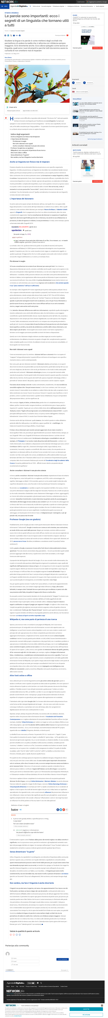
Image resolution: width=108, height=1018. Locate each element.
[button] (4, 6)
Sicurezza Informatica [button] (87, 6)
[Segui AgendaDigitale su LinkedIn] (38, 985)
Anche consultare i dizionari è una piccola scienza (29, 144)
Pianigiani (21, 440)
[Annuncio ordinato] (21, 957)
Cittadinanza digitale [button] (58, 6)
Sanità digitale (100, 6)
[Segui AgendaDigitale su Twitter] (41, 985)
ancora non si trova (20, 540)
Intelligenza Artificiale (73, 6)
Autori (12, 988)
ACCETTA (86, 1009)
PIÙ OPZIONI (86, 1015)
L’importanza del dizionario (19, 137)
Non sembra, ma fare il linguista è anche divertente (27, 156)
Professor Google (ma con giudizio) (22, 147)
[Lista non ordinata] (24, 957)
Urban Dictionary (27, 721)
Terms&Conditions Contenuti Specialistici (49, 988)
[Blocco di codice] (28, 957)
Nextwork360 (10, 996)
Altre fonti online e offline (19, 151)
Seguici (30, 985)
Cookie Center (64, 988)
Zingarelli (19, 211)
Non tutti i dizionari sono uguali (23, 142)
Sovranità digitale (46, 6)
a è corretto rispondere (30, 614)
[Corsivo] (15, 957)
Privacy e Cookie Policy (31, 988)
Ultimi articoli (36, 6)
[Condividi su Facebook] (5, 34)
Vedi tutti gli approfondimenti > (95, 116)
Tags (17, 988)
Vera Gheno (8, 56)
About (8, 988)
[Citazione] (26, 957)
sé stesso (65, 872)
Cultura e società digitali (17, 29)
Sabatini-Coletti (62, 208)
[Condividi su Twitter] (11, 34)
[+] (34, 957)
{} (32, 957)
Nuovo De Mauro (50, 208)
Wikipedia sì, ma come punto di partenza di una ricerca (28, 149)
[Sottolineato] (17, 957)
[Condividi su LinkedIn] (8, 34)
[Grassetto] (12, 957)
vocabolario (24, 486)
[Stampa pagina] (19, 34)
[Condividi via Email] (14, 34)
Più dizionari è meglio (19, 140)
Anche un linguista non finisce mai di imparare (25, 135)
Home (6, 29)
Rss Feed (22, 988)
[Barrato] (19, 957)
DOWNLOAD (97, 46)
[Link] (30, 957)
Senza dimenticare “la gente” (20, 153)
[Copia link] (17, 34)
